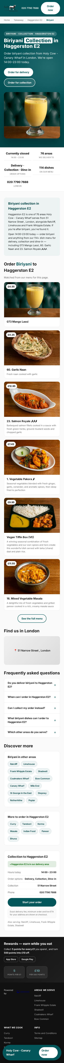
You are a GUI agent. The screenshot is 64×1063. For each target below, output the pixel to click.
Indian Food (29, 831)
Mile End (35, 785)
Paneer (45, 831)
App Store (11, 959)
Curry (13, 824)
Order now (50, 8)
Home (7, 20)
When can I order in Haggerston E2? (29, 696)
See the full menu (32, 618)
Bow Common (42, 778)
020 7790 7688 (30, 8)
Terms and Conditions (45, 1033)
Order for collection (19, 82)
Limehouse (29, 764)
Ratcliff (13, 764)
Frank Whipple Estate (21, 771)
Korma (41, 824)
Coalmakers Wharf (19, 778)
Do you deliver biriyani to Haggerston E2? (30, 684)
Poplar (32, 800)
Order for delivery (18, 72)
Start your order (32, 902)
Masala (13, 831)
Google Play (27, 959)
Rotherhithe (16, 800)
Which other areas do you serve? (27, 732)
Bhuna (13, 838)
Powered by (8, 992)
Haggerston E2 (35, 20)
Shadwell (42, 771)
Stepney (42, 793)
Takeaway (18, 20)
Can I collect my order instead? (26, 708)
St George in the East (21, 793)
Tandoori (26, 824)
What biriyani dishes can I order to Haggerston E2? (28, 720)
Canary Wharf (17, 785)
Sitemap (38, 1038)
